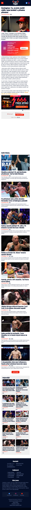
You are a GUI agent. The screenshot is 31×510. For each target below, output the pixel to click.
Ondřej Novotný (11, 473)
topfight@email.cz (11, 466)
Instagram (15, 495)
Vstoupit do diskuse (19, 114)
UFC (11, 14)
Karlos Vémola (11, 472)
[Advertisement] (15, 135)
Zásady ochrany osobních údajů (15, 505)
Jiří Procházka (11, 475)
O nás (18, 477)
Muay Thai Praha (20, 473)
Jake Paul (19, 472)
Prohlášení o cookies (15, 503)
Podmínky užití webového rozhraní (15, 500)
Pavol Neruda (11, 477)
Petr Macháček (20, 475)
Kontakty (22, 495)
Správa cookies (15, 502)
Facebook (9, 495)
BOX (12, 256)
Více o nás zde (15, 489)
